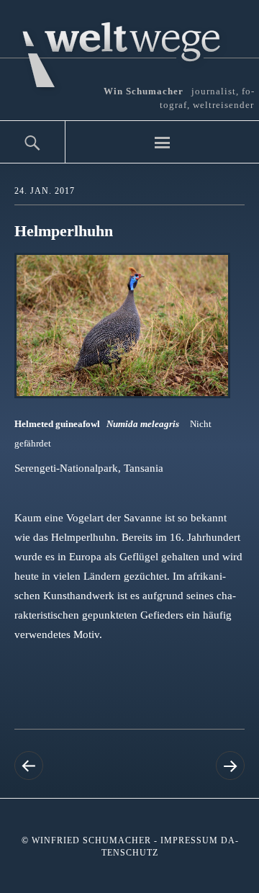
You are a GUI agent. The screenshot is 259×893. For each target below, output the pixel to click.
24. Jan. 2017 (44, 191)
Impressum (189, 840)
